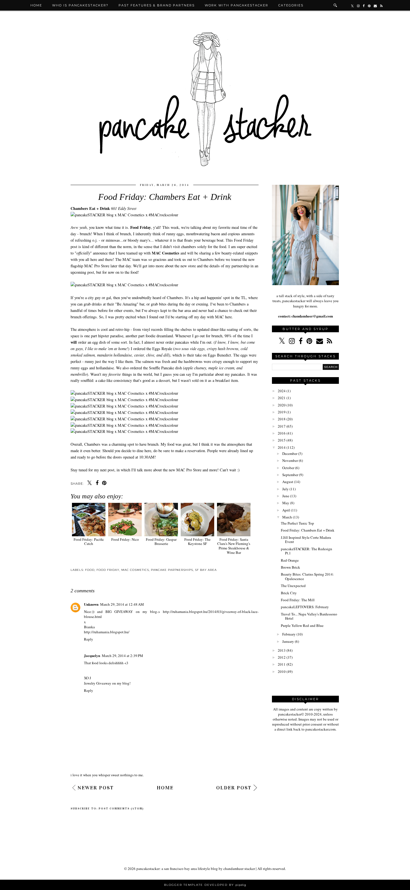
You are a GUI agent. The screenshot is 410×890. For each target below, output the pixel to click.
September (290, 474)
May (285, 502)
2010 (282, 671)
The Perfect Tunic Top (297, 523)
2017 (282, 426)
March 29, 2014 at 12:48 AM (122, 604)
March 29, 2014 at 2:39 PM (122, 655)
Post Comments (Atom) (121, 808)
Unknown (91, 604)
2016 (282, 433)
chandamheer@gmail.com (312, 316)
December (289, 453)
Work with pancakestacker (236, 5)
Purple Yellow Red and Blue (302, 625)
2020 (282, 405)
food (90, 570)
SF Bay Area (206, 570)
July (285, 488)
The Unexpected (293, 585)
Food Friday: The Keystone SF (197, 541)
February (289, 634)
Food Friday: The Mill (298, 599)
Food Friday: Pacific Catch (89, 541)
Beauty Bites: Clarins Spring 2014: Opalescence (307, 576)
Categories (290, 5)
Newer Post (96, 788)
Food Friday (108, 570)
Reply (88, 639)
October (288, 467)
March (287, 517)
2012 (282, 657)
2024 (282, 390)
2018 (282, 418)
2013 (282, 650)
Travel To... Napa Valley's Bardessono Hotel (309, 616)
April (286, 510)
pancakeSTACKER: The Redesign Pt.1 (306, 551)
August (287, 481)
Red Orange (290, 560)
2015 (282, 440)
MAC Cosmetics (135, 570)
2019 (282, 411)
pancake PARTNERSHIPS (172, 570)
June (285, 495)
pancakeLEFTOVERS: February (305, 606)
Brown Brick (290, 567)
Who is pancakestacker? (80, 5)
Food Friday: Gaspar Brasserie (161, 541)
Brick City (289, 592)
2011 (282, 664)
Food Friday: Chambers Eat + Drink (307, 530)
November (290, 460)
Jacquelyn (92, 655)
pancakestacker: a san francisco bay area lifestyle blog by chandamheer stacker (195, 868)
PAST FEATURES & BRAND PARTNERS (157, 5)
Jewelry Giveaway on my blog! (108, 683)
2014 (282, 447)
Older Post (234, 788)
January (288, 641)
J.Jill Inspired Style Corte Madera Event (306, 539)
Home (36, 5)
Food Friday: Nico (125, 539)
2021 (282, 397)
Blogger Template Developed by (205, 885)
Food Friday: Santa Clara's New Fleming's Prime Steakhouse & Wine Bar (233, 546)
